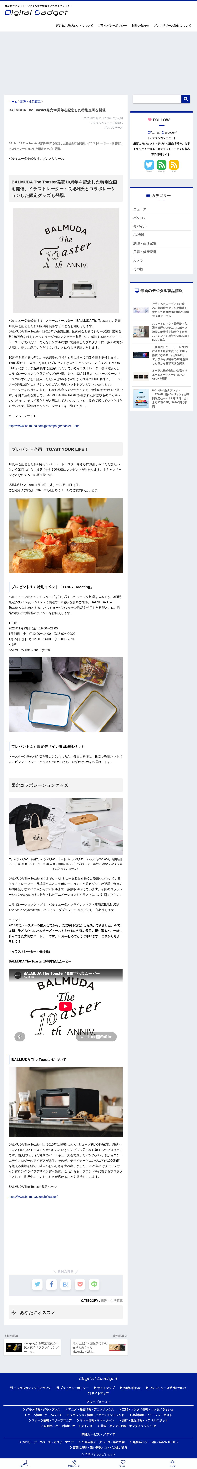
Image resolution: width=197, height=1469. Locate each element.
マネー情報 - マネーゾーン (97, 1420)
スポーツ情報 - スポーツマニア (52, 1420)
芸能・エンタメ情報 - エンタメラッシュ (148, 1409)
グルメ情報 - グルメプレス (43, 1409)
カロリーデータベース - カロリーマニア (48, 1442)
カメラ (138, 260)
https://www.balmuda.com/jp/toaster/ (33, 1196)
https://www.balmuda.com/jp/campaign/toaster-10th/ (44, 426)
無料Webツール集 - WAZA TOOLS (155, 1442)
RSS (174, 171)
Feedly (161, 171)
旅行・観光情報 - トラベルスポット (145, 1420)
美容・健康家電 (144, 252)
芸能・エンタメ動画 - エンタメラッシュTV (128, 1426)
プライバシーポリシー (112, 25)
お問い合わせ (140, 25)
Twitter (149, 171)
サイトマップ (106, 1387)
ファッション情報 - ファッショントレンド (97, 1415)
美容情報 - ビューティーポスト (152, 1415)
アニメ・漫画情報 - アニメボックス (91, 1409)
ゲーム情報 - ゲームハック (45, 1415)
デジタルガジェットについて (74, 25)
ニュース (139, 209)
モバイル (139, 226)
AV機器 (138, 235)
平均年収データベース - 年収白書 (103, 1442)
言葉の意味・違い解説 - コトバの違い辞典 (100, 1447)
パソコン (139, 218)
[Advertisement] (98, 61)
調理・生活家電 (112, 1300)
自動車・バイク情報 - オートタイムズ (68, 1426)
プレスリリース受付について (172, 25)
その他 (138, 269)
